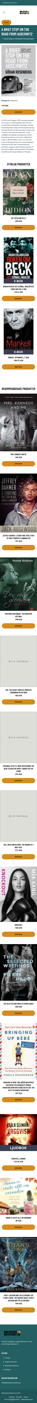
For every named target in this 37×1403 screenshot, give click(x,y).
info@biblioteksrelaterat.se (9, 3)
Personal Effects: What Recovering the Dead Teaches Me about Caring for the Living (18, 768)
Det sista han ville (18, 218)
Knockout (18, 925)
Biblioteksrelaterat (11, 1366)
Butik (6, 22)
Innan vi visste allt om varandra (18, 1218)
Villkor (26, 1397)
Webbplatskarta (27, 1399)
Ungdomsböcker (11, 1362)
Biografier (14, 101)
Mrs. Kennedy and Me (18, 454)
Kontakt (19, 1397)
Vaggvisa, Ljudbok (18, 1158)
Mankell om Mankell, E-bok (18, 357)
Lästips (7, 1358)
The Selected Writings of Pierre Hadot (18, 1003)
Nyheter (8, 1370)
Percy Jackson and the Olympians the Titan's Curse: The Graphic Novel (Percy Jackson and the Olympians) (18, 1298)
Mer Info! (18, 112)
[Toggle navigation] (4, 12)
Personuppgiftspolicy (12, 1399)
